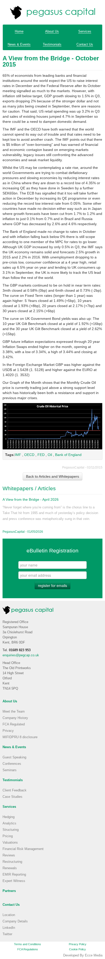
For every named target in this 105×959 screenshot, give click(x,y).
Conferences (12, 764)
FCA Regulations (27, 949)
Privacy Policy (77, 944)
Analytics (9, 823)
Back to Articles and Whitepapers (52, 476)
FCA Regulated (14, 724)
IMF (18, 455)
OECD (29, 455)
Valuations (10, 842)
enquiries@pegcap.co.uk (21, 655)
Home (19, 31)
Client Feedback (15, 790)
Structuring (11, 830)
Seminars (10, 770)
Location (9, 915)
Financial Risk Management (23, 849)
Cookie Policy (77, 949)
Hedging (9, 817)
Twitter (7, 934)
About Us (52, 31)
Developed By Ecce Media (82, 955)
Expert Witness (14, 881)
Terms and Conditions (27, 944)
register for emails (52, 585)
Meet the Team (14, 711)
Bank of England (68, 455)
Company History (15, 718)
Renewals (10, 868)
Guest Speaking (14, 757)
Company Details (15, 921)
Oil (50, 455)
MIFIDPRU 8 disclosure (20, 737)
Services (84, 31)
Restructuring (12, 862)
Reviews (9, 855)
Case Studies (12, 797)
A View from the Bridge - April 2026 (31, 499)
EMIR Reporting (14, 874)
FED (41, 455)
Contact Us (84, 44)
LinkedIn (9, 928)
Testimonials (52, 44)
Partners (9, 891)
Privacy (8, 731)
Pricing (8, 836)
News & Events (19, 44)
